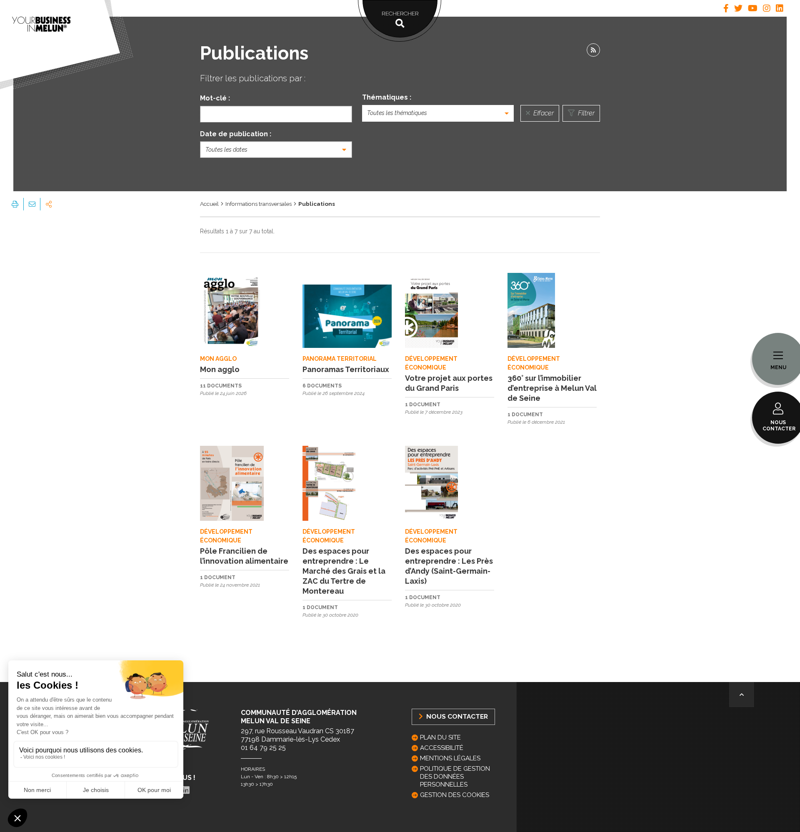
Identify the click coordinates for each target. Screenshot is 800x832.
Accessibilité (441, 748)
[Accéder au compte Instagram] (766, 8)
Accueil (209, 203)
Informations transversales (258, 203)
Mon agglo (220, 369)
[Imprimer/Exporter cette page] (15, 204)
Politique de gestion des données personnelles (455, 776)
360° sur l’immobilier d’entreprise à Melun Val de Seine (552, 388)
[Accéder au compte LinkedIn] (779, 8)
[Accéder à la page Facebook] (726, 8)
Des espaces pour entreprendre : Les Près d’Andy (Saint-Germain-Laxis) (449, 566)
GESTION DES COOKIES (454, 795)
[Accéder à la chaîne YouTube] (753, 8)
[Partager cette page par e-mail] (31, 204)
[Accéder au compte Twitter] (738, 8)
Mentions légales (450, 758)
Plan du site (440, 737)
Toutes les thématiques (397, 113)
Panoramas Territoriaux (345, 369)
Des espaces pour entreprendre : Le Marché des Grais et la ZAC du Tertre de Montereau (343, 571)
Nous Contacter (456, 716)
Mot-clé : (215, 98)
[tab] (726, 8)
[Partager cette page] (48, 204)
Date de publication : (235, 134)
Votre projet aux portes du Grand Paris (448, 383)
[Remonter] (741, 694)
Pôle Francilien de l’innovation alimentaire (244, 556)
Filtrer (585, 113)
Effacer (543, 113)
